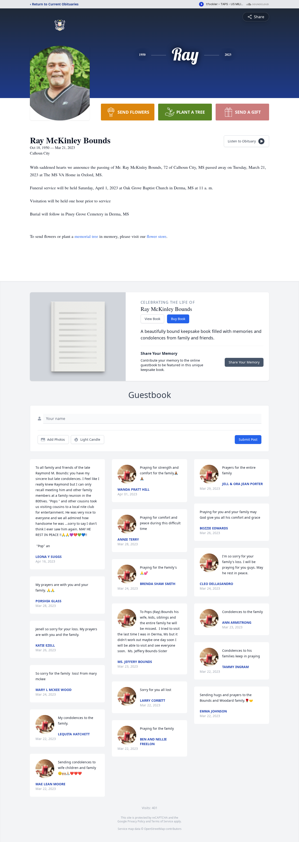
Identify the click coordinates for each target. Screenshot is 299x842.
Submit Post (248, 439)
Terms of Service (162, 821)
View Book (152, 319)
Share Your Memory (244, 362)
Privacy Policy (136, 821)
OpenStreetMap (154, 829)
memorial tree (86, 236)
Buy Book (178, 319)
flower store (156, 236)
